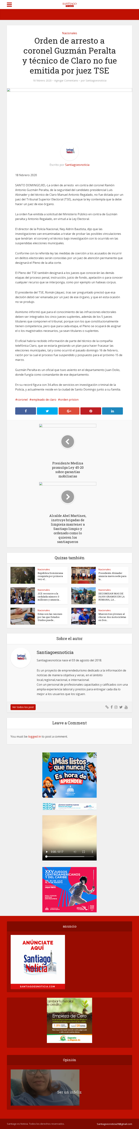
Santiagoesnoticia (96, 80)
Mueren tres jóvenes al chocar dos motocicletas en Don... (112, 617)
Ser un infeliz (69, 1092)
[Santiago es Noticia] (69, 4)
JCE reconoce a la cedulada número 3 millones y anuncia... (49, 596)
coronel (22, 400)
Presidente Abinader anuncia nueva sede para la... (112, 576)
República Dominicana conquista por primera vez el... (50, 576)
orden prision (69, 400)
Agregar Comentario (66, 80)
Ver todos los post (23, 707)
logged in (34, 736)
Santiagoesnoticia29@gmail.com (114, 1124)
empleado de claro (43, 400)
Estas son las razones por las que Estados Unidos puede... (50, 617)
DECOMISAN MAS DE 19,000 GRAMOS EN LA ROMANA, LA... (111, 596)
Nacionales (69, 33)
